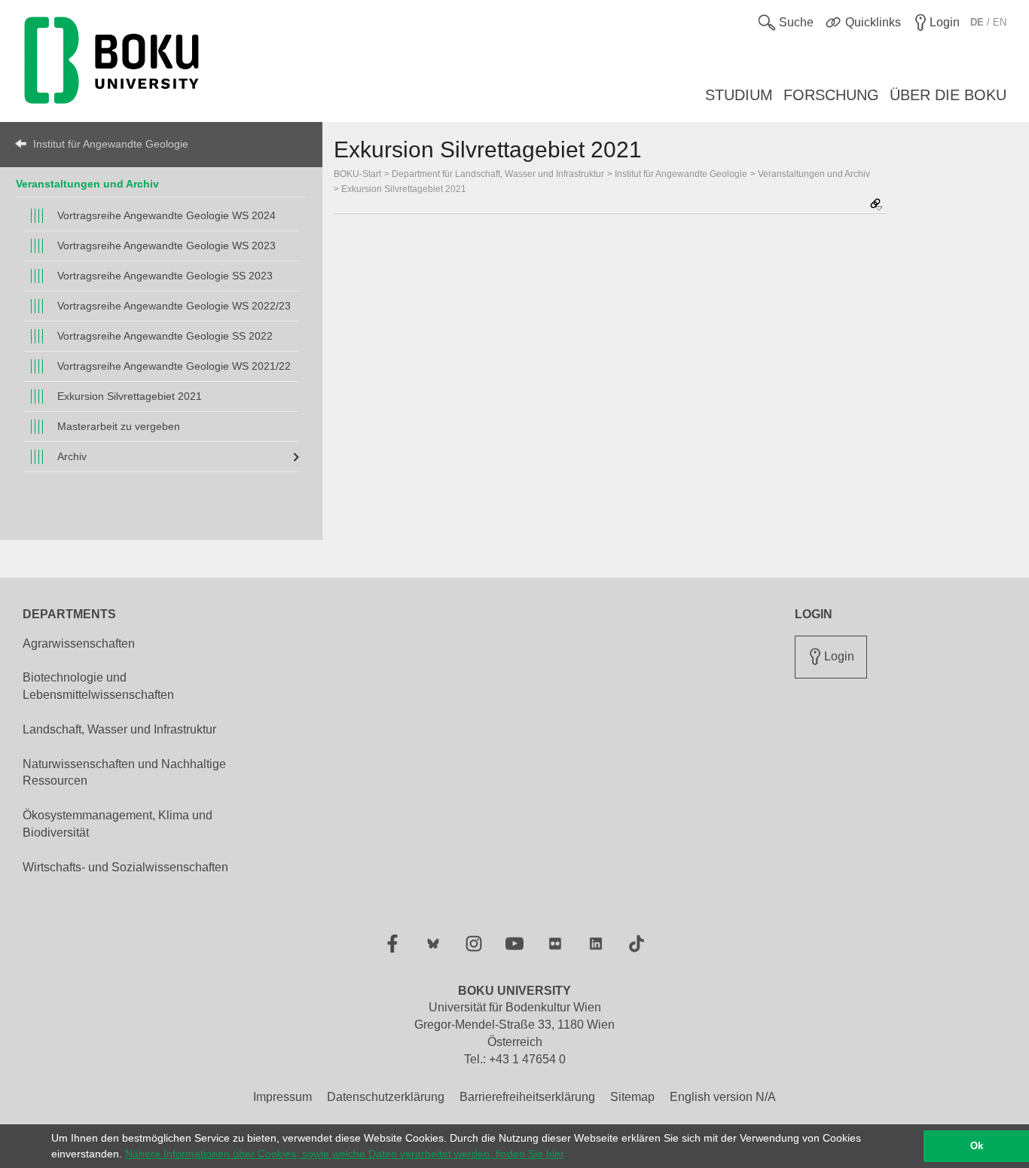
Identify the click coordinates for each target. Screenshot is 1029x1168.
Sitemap (632, 1096)
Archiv (72, 456)
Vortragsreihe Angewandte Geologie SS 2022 (165, 336)
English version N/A (723, 1096)
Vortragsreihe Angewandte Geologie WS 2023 (166, 245)
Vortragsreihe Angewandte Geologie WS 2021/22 (174, 366)
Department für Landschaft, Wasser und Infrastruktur (498, 174)
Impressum (282, 1096)
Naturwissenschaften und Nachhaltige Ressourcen (124, 773)
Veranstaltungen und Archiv (87, 184)
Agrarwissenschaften (79, 643)
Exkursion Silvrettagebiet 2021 (129, 396)
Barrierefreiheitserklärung (527, 1096)
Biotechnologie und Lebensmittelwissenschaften (98, 686)
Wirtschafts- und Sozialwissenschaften (125, 867)
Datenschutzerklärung (385, 1096)
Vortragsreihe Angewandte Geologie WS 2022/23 (174, 306)
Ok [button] (976, 1146)
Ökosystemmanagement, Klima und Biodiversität (117, 824)
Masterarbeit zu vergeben (118, 426)
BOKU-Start (357, 174)
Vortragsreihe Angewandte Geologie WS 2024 (166, 215)
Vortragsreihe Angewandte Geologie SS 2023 (165, 276)
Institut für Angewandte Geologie (110, 144)
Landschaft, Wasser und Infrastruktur (119, 729)
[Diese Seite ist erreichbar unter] (876, 205)
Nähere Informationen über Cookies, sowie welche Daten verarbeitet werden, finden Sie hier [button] (344, 1154)
